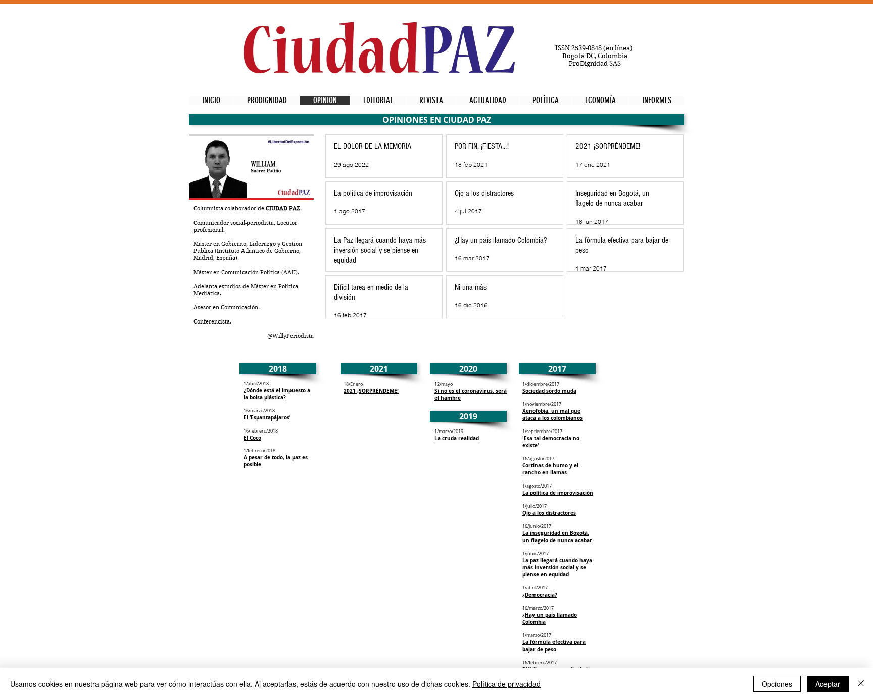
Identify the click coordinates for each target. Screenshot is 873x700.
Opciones (777, 684)
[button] (436, 119)
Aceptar (827, 684)
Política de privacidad (506, 684)
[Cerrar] (861, 684)
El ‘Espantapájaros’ (267, 417)
